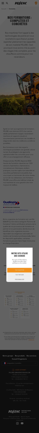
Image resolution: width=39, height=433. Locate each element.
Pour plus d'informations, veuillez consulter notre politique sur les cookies (19, 261)
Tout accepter (19, 270)
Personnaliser (19, 279)
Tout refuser (19, 275)
